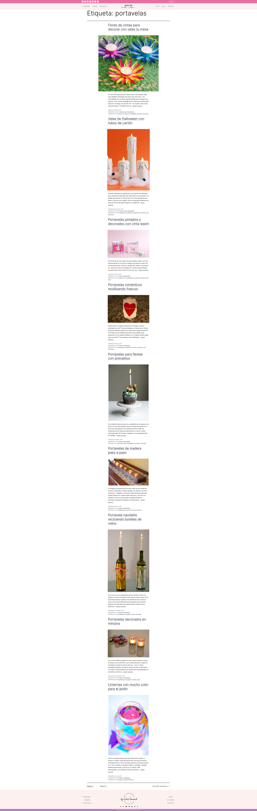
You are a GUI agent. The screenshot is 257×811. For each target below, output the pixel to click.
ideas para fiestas (121, 443)
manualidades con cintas (136, 113)
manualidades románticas (123, 347)
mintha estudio (137, 809)
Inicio (171, 796)
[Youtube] (88, 1)
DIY (123, 113)
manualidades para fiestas (133, 443)
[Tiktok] (95, 1)
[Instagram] (85, 1)
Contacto (171, 6)
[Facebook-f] (83, 1)
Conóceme (86, 6)
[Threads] (98, 1)
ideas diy (127, 113)
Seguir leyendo (137, 106)
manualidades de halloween (132, 212)
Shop (157, 6)
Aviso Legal (87, 803)
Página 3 (103, 786)
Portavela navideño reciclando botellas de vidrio (124, 519)
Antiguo (121, 276)
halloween (122, 212)
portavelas (145, 113)
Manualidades (130, 112)
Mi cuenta (170, 800)
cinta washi (120, 278)
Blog (163, 6)
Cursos (94, 6)
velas (138, 679)
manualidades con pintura (132, 278)
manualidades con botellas (124, 614)
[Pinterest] (93, 1)
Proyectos (103, 6)
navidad (133, 614)
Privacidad (87, 796)
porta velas (133, 347)
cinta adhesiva (120, 679)
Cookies (87, 800)
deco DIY (119, 113)
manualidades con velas (123, 510)
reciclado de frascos (128, 779)
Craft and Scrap (123, 112)
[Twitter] (90, 1)
